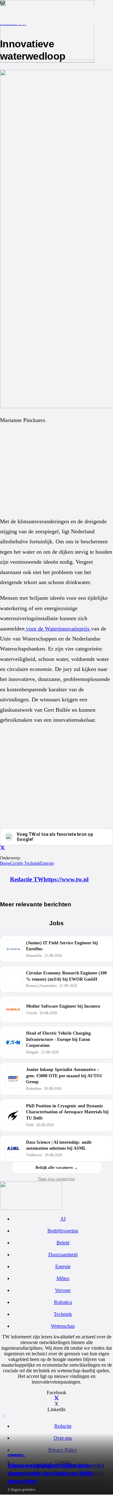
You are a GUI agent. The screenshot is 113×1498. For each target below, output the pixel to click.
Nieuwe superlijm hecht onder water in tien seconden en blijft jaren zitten (50, 1473)
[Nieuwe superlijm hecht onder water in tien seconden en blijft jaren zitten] (47, 58)
